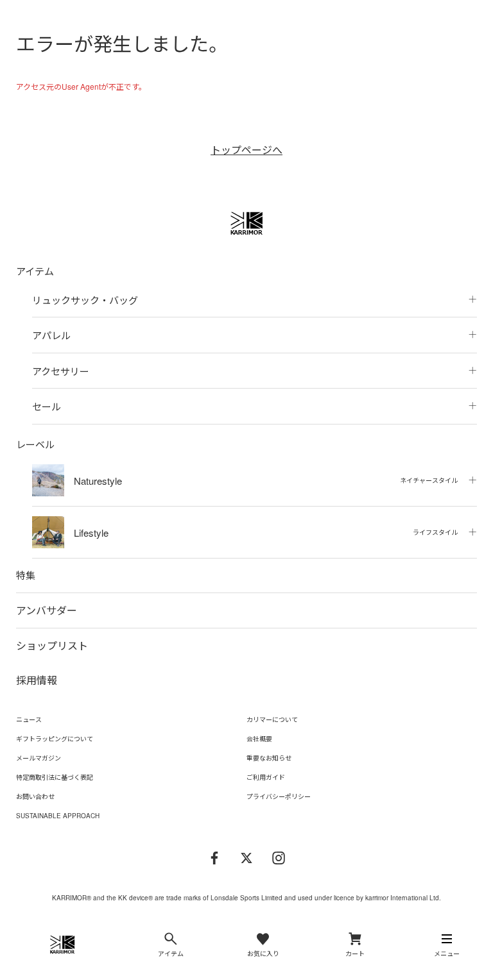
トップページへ (246, 149)
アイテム (35, 271)
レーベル (35, 444)
